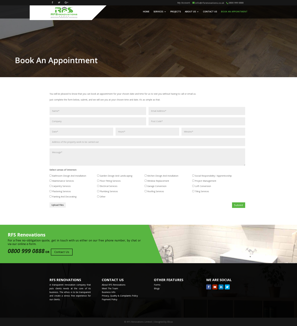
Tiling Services (201, 191)
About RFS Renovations (113, 284)
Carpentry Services (61, 186)
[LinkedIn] (221, 286)
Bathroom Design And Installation (69, 175)
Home (146, 11)
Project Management (205, 180)
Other (102, 196)
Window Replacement (158, 180)
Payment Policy (109, 299)
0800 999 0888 (236, 3)
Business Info (108, 292)
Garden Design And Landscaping (115, 175)
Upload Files (58, 204)
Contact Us (210, 11)
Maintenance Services (63, 180)
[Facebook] (208, 286)
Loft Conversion (202, 186)
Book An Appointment (234, 11)
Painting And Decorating (64, 196)
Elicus (170, 321)
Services (158, 11)
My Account (183, 3)
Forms (157, 284)
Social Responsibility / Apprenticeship (213, 175)
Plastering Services (61, 191)
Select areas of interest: (63, 169)
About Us (190, 11)
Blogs (157, 288)
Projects (175, 11)
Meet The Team (110, 288)
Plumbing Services (108, 191)
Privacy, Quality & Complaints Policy (120, 295)
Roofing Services (155, 191)
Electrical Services (108, 186)
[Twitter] (227, 286)
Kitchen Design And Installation (162, 175)
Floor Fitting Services (110, 180)
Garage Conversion (156, 186)
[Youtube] (214, 286)
